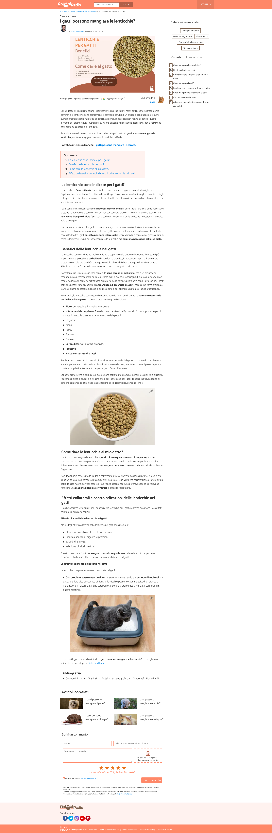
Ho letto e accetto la (80, 778)
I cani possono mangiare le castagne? (151, 717)
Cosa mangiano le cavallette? (187, 65)
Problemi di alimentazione (190, 42)
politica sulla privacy (88, 778)
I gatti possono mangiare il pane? (95, 701)
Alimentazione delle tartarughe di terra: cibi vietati (191, 104)
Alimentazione (76, 11)
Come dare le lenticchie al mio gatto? (89, 169)
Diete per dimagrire (190, 31)
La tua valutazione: (99, 772)
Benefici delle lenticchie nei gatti (86, 164)
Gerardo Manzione (77, 31)
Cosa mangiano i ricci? (183, 83)
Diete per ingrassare (182, 36)
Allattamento (202, 36)
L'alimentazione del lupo (184, 97)
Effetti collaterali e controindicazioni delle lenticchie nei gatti (102, 173)
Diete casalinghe (190, 48)
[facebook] (65, 818)
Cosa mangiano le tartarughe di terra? (190, 93)
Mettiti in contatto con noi (109, 830)
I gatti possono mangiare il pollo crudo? (191, 88)
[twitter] (70, 818)
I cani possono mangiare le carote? (150, 701)
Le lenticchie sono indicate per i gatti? (89, 160)
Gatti (152, 102)
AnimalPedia (64, 11)
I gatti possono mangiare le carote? (115, 145)
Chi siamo (93, 830)
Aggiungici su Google (114, 98)
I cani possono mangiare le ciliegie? (96, 717)
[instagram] (76, 818)
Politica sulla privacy (147, 830)
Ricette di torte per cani (184, 70)
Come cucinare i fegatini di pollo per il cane (190, 76)
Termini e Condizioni (129, 830)
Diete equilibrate (89, 11)
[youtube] (82, 818)
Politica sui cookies (165, 830)
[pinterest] (88, 818)
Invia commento (152, 780)
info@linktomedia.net (124, 793)
